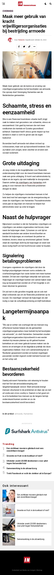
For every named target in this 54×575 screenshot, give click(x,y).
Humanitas (28, 414)
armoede (19, 414)
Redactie (21, 40)
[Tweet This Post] (24, 46)
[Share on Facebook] (19, 46)
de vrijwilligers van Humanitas (29, 182)
